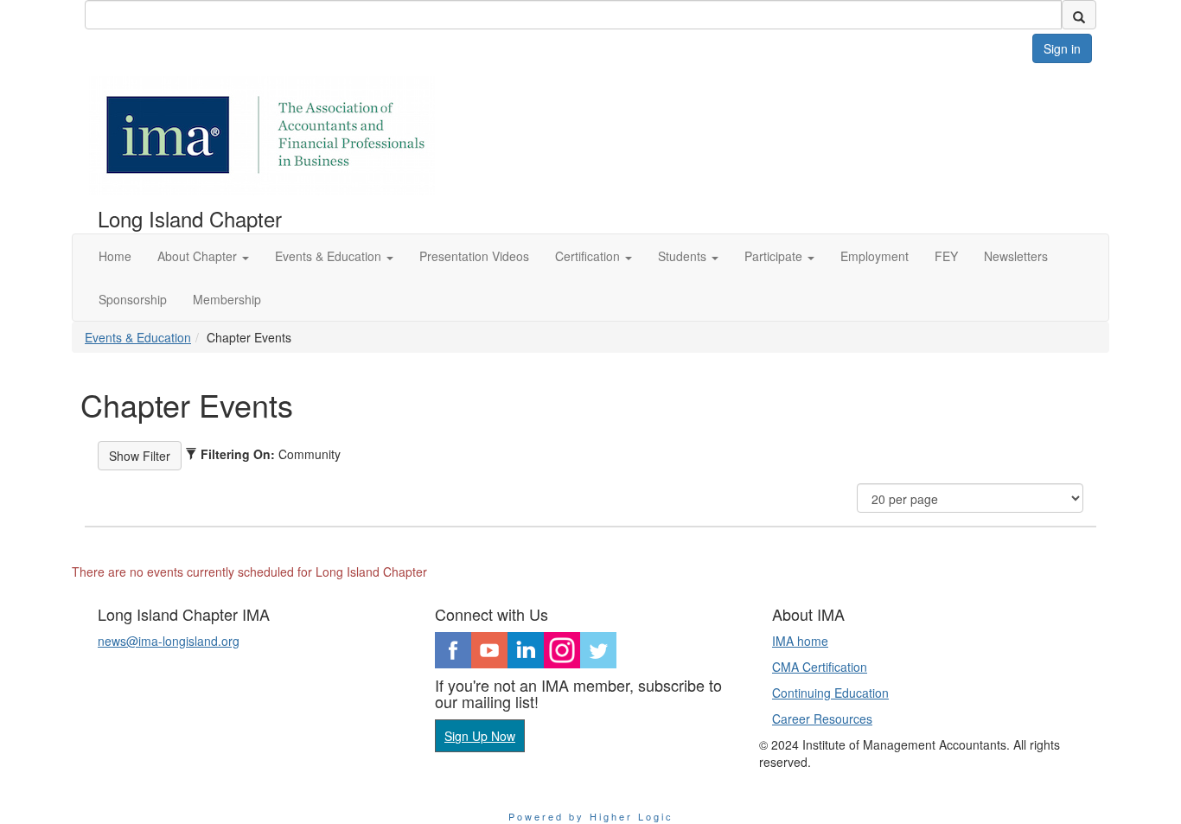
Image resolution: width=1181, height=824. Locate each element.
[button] (203, 256)
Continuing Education (830, 692)
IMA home (800, 640)
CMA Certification (819, 666)
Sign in (1062, 48)
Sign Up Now (479, 735)
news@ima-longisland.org (168, 640)
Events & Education (138, 337)
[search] (1079, 14)
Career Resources (822, 718)
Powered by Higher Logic (590, 816)
